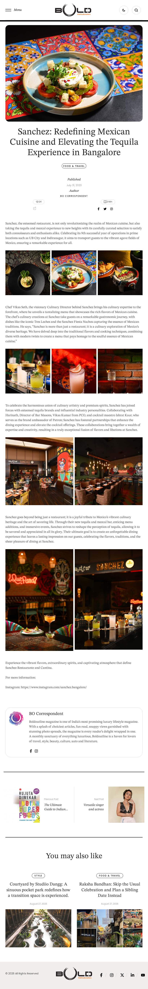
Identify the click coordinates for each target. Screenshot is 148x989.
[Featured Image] (38, 928)
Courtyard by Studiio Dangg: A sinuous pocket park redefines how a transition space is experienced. (38, 890)
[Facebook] (98, 209)
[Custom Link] (31, 751)
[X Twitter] (105, 209)
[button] (13, 10)
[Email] (111, 209)
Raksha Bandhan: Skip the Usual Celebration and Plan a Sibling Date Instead (109, 890)
